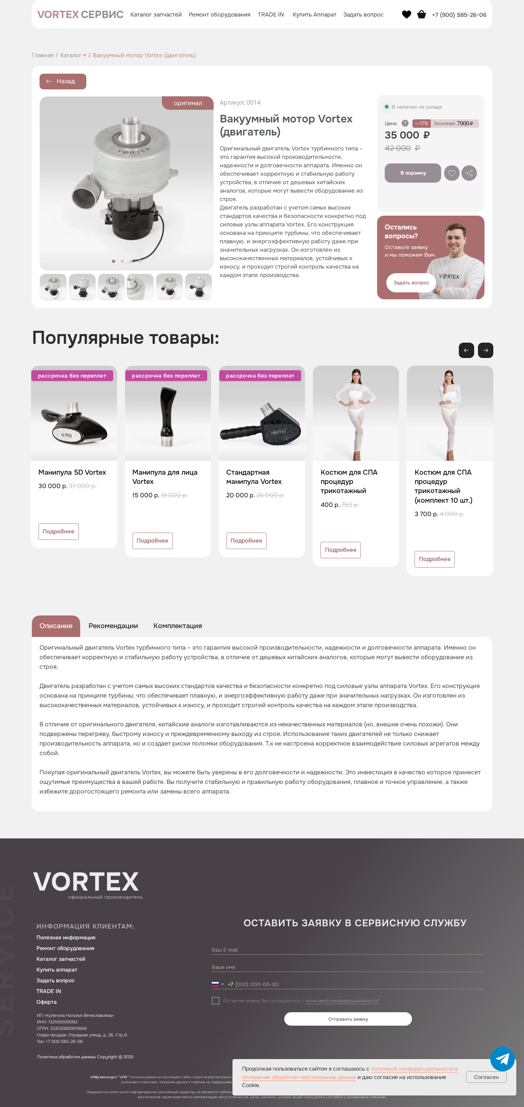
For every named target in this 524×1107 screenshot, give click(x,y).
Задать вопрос (55, 980)
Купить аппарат (56, 969)
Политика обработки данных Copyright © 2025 (85, 1056)
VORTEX (58, 14)
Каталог (73, 55)
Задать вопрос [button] (363, 14)
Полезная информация (66, 937)
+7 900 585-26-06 (64, 1041)
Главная (43, 55)
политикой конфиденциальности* (342, 1001)
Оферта (46, 1001)
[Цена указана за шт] (405, 123)
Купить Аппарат (314, 14)
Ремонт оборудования (219, 14)
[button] (411, 282)
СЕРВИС (102, 14)
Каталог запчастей (156, 14)
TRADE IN (271, 14)
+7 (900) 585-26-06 (459, 15)
